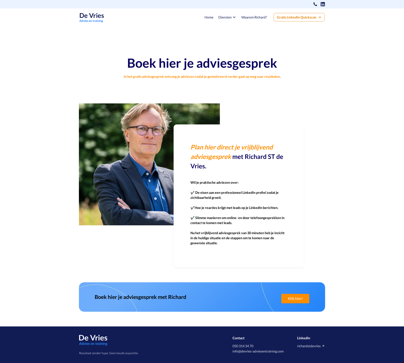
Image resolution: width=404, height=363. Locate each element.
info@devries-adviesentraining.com (258, 351)
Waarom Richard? (254, 17)
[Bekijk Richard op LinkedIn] (323, 4)
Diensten (225, 17)
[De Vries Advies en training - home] (93, 340)
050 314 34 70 (243, 346)
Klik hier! (295, 298)
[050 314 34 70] (315, 4)
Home (209, 17)
